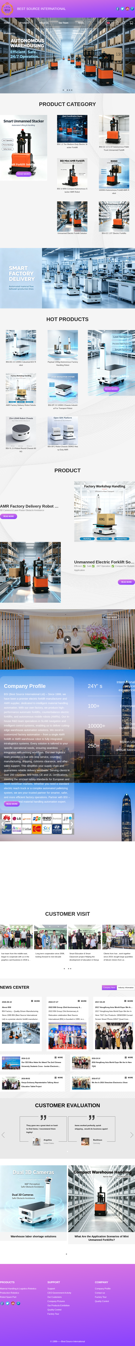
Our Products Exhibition (58, 1305)
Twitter (122, 9)
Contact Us (9, 33)
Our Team (63, 23)
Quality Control (54, 1310)
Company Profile (103, 1289)
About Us (44, 23)
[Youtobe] (13, 1303)
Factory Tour (53, 1314)
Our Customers (54, 1297)
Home (7, 23)
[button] (63, 90)
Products (24, 23)
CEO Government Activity (59, 1293)
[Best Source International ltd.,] (7, 9)
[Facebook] (2, 1303)
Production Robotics (9, 1293)
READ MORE (8, 516)
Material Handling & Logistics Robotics (18, 1289)
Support (51, 1289)
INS (132, 9)
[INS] (18, 1303)
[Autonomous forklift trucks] (67, 55)
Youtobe (127, 9)
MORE (37, 1001)
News (81, 23)
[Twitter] (8, 1303)
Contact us (100, 1293)
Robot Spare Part (8, 1297)
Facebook (118, 9)
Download (79, 33)
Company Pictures (56, 1301)
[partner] (37, 824)
